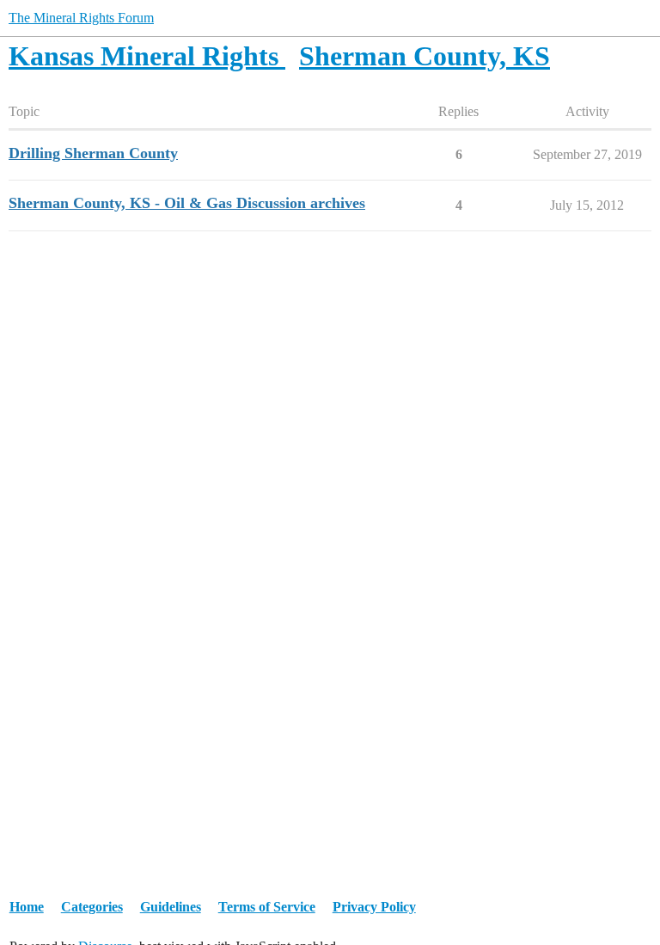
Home (26, 906)
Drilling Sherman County (93, 153)
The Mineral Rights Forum (81, 17)
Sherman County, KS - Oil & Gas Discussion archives (187, 203)
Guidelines (170, 906)
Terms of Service (266, 906)
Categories (92, 906)
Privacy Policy (374, 906)
